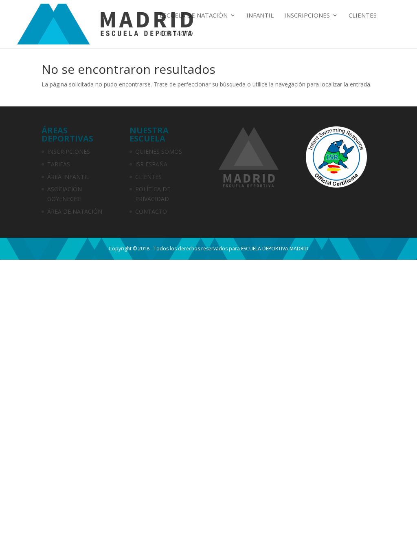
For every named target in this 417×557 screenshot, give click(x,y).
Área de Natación (74, 211)
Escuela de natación (194, 15)
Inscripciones (307, 15)
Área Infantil (68, 177)
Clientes (363, 15)
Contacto (176, 33)
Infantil (260, 15)
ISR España (151, 164)
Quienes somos (158, 151)
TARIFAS (58, 164)
